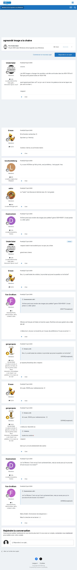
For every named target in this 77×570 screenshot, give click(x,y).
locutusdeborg (11, 161)
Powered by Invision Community (38, 567)
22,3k (12, 146)
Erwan (10, 130)
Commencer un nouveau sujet (42, 54)
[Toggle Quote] (23, 299)
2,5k (11, 230)
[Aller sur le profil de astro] (11, 195)
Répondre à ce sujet (65, 54)
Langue (34, 563)
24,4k (12, 360)
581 (12, 177)
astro (11, 188)
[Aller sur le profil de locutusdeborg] (11, 167)
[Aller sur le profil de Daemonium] (11, 220)
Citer (26, 97)
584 (12, 204)
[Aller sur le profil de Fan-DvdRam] (11, 301)
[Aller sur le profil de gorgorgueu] (11, 350)
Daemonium (11, 214)
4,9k (11, 79)
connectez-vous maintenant (63, 533)
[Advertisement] (23, 24)
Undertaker (15, 46)
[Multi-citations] (21, 97)
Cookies (42, 563)
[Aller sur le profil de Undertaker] (5, 47)
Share (57, 47)
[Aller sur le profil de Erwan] (11, 137)
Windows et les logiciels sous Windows (32, 48)
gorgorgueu (11, 344)
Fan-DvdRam (10, 295)
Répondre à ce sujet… (20, 542)
